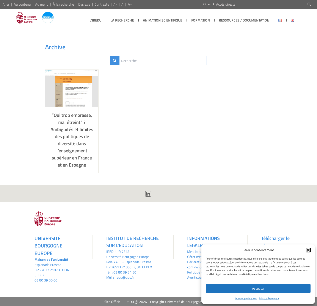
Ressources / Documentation (244, 20)
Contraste (102, 4)
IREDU (111, 251)
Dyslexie (84, 4)
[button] (308, 250)
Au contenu (22, 4)
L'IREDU (95, 20)
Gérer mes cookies (200, 256)
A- (115, 4)
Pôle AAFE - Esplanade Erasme (128, 261)
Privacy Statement (269, 298)
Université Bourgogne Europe (127, 256)
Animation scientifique (162, 20)
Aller (6, 4)
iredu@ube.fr (124, 277)
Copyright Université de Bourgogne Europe (181, 301)
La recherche (122, 20)
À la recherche (63, 4)
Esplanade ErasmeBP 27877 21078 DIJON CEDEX (52, 270)
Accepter (258, 288)
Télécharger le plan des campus (278, 242)
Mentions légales (199, 251)
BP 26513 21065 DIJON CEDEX (129, 267)
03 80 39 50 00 (46, 280)
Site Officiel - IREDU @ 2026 (125, 301)
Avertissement (198, 277)
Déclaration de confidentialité (197, 264)
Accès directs (225, 4)
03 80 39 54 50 (124, 272)
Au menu (42, 4)
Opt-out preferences (246, 298)
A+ (130, 4)
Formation (200, 20)
